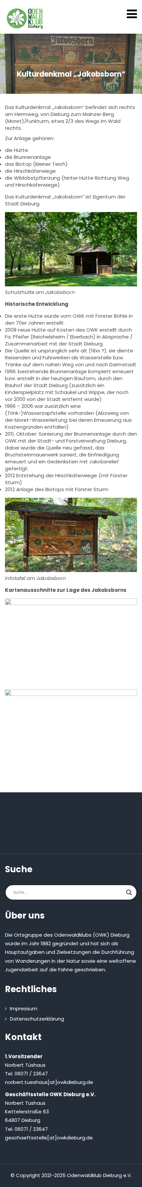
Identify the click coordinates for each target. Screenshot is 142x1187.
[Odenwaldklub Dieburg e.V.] (25, 18)
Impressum (23, 1008)
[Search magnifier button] (129, 892)
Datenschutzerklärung (37, 1018)
